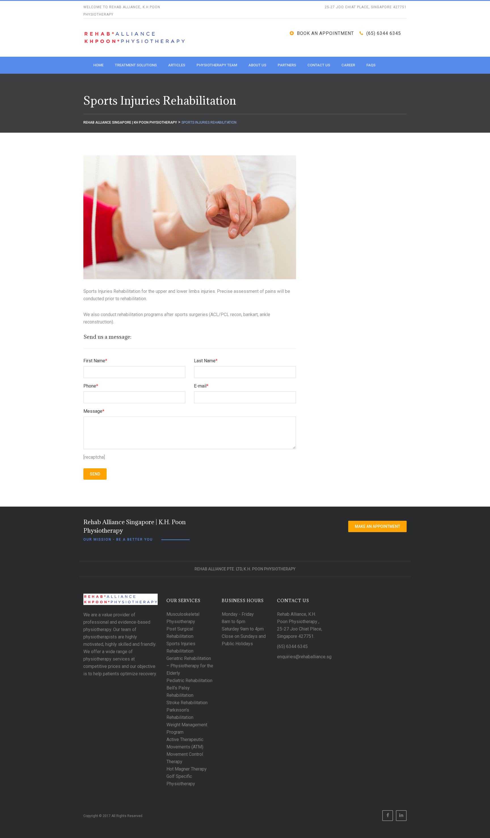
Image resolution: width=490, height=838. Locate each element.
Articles (176, 65)
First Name (95, 360)
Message (93, 411)
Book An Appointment (325, 33)
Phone (90, 386)
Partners (287, 65)
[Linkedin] (401, 815)
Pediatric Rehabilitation (189, 680)
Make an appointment (377, 526)
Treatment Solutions (136, 65)
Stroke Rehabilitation (187, 702)
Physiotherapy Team (217, 65)
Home (98, 65)
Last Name (205, 360)
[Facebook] (387, 815)
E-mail (201, 386)
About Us (257, 65)
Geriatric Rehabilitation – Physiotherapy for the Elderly (189, 666)
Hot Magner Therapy (186, 769)
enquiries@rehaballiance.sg (304, 656)
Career (348, 65)
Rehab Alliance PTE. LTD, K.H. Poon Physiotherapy (245, 569)
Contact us (318, 65)
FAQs (370, 65)
